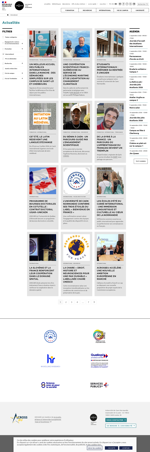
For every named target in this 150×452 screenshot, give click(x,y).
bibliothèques (56, 4)
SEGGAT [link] (76, 92)
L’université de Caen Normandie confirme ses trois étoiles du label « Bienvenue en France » (76, 207)
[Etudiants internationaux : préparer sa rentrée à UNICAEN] (110, 45)
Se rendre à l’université (119, 426)
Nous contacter (115, 420)
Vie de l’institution (11, 78)
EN (113, 4)
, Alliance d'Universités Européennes (48, 419)
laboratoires (66, 4)
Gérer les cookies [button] (94, 448)
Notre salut (134, 107)
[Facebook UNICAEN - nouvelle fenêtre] (123, 4)
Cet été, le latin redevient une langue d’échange (40, 139)
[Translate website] (116, 4)
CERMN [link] (66, 156)
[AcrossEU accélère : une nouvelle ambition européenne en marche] (110, 248)
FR (110, 4)
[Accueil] (7, 15)
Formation (8, 49)
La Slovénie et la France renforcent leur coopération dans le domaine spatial (41, 273)
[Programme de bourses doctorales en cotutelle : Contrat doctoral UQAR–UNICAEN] (42, 181)
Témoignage (119, 132)
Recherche (8, 63)
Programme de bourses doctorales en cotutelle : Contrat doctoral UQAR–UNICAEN (42, 207)
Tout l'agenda (141, 161)
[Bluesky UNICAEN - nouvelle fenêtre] (119, 3)
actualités (47, 4)
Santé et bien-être (11, 68)
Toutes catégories (11, 37)
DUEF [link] (115, 157)
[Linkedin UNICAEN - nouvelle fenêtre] (130, 4)
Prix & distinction (10, 59)
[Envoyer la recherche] (147, 4)
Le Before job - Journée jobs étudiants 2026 (136, 85)
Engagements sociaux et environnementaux (12, 43)
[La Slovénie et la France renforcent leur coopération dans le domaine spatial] (42, 248)
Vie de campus (9, 73)
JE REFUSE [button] (125, 448)
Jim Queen (134, 153)
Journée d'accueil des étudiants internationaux (137, 43)
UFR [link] (71, 92)
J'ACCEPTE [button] (111, 448)
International (13, 15)
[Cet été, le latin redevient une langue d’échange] (42, 117)
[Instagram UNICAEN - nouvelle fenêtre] (127, 4)
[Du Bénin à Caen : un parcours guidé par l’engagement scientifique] (76, 117)
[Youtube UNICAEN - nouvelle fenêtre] (134, 4)
